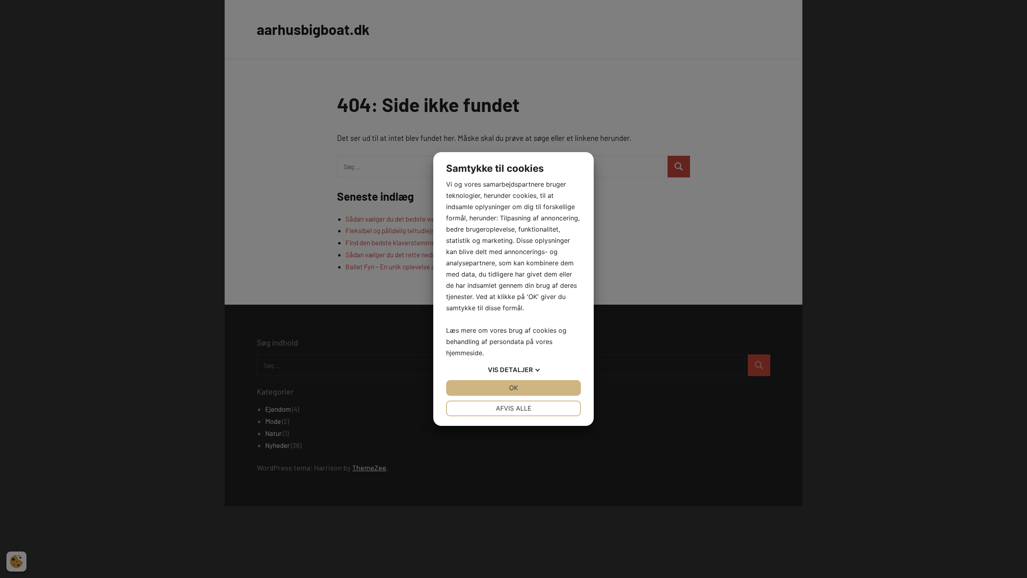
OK (513, 388)
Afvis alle (514, 408)
